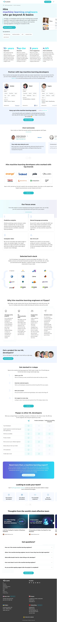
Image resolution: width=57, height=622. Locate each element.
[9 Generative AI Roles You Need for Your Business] (41, 525)
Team (4, 589)
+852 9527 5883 (32, 613)
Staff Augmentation (6, 586)
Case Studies (5, 587)
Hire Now (28, 406)
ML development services (28, 475)
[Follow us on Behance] (37, 582)
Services (4, 584)
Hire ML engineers (8, 358)
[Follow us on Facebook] (31, 582)
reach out (14, 78)
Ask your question (28, 572)
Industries (5, 585)
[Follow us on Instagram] (35, 582)
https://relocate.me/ (21, 139)
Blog (4, 590)
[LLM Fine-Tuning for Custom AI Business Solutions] (15, 525)
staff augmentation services (18, 487)
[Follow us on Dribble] (39, 582)
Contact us (5, 591)
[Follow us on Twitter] (29, 582)
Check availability (28, 119)
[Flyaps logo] (7, 1)
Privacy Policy (5, 592)
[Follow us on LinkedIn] (33, 582)
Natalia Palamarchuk (9, 534)
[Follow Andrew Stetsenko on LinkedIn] (27, 136)
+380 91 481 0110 (6, 610)
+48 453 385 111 (32, 601)
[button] (53, 1)
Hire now (28, 192)
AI (3, 582)
